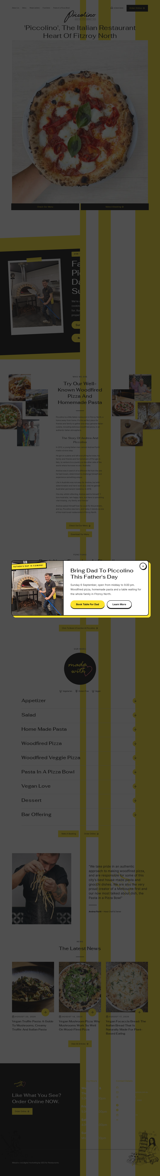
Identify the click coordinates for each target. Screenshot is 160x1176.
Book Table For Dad (87, 604)
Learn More (119, 604)
